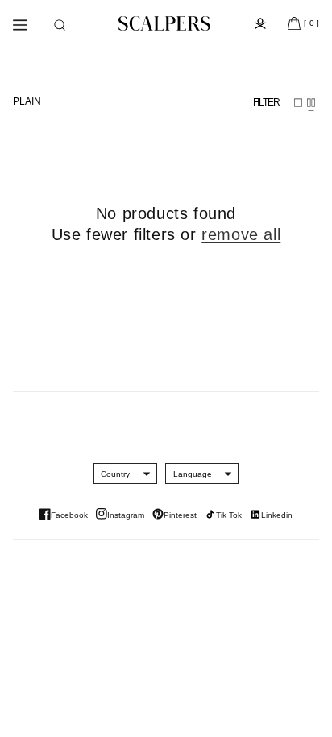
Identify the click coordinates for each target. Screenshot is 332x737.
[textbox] (115, 474)
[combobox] (115, 473)
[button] (59, 25)
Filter (266, 102)
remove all (240, 234)
